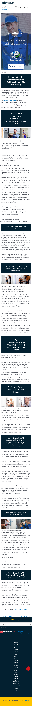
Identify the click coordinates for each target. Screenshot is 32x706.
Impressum (26, 700)
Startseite (3, 71)
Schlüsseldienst (5, 9)
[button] (28, 668)
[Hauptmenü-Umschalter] (29, 3)
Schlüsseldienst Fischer (9, 100)
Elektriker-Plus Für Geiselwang (20, 611)
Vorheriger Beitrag (7, 616)
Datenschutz (16, 702)
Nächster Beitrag (25, 616)
